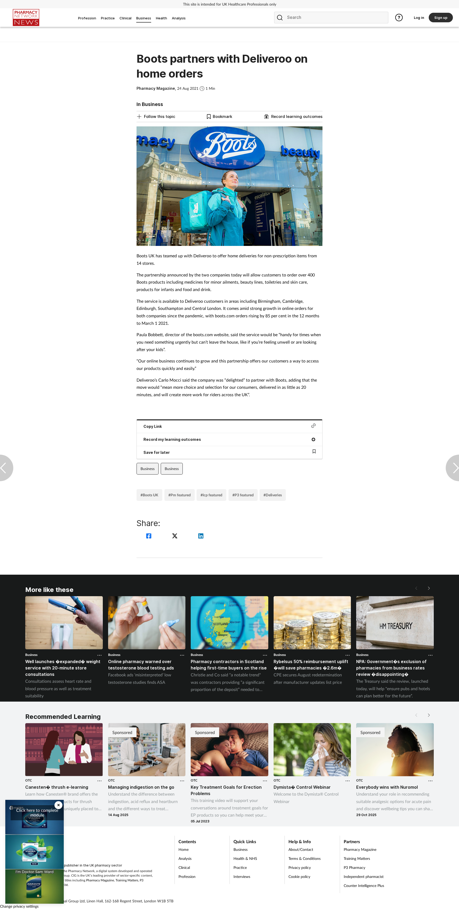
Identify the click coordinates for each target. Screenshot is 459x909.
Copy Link (152, 426)
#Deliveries (273, 495)
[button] (428, 588)
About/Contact (300, 849)
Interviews (241, 876)
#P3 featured (243, 495)
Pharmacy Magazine (100, 880)
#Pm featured (179, 495)
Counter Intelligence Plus (364, 885)
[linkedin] (201, 536)
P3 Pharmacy (354, 867)
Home (183, 849)
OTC (28, 780)
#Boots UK (149, 495)
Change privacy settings (19, 906)
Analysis (185, 858)
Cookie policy (299, 876)
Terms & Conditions (304, 858)
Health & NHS (245, 858)
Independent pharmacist (364, 876)
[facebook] (149, 536)
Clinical (184, 867)
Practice (240, 867)
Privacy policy (299, 867)
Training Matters (127, 880)
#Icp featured (211, 495)
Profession (187, 876)
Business (148, 468)
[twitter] (175, 536)
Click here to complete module (37, 812)
